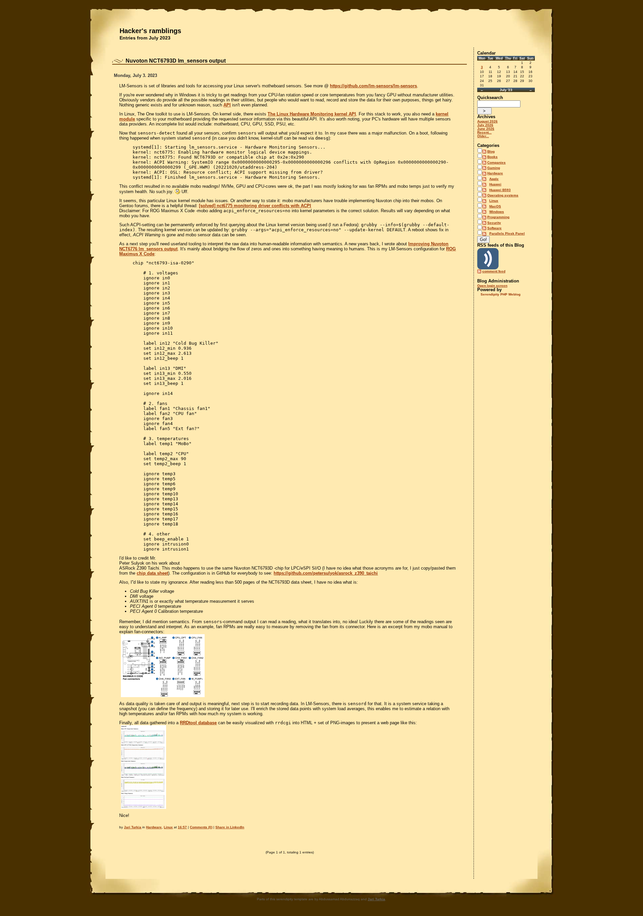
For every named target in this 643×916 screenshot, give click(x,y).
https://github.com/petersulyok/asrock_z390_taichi (326, 573)
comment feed (493, 271)
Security (494, 223)
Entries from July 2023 (145, 37)
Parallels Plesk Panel (507, 233)
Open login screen (492, 285)
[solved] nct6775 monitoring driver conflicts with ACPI (255, 205)
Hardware (154, 827)
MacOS (495, 206)
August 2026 (487, 121)
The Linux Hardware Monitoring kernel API (312, 113)
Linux (168, 827)
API (227, 104)
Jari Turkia (132, 827)
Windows (496, 212)
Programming (498, 217)
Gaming (493, 168)
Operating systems (502, 195)
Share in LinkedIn (229, 827)
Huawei (495, 184)
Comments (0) (201, 827)
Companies (496, 162)
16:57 (182, 827)
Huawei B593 (500, 190)
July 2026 (485, 125)
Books (492, 157)
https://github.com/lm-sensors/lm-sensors (373, 85)
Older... (483, 136)
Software (494, 228)
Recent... (484, 132)
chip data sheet (152, 573)
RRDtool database (198, 722)
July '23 (506, 90)
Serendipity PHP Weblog (500, 294)
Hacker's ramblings (150, 30)
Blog (491, 151)
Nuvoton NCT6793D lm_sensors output (176, 61)
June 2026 (485, 129)
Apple (494, 179)
